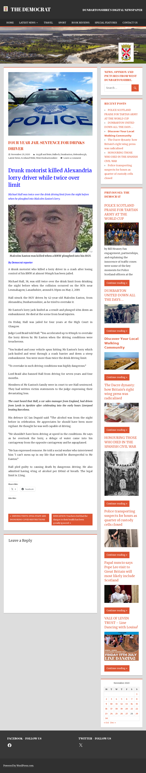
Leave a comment (72, 158)
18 (116, 708)
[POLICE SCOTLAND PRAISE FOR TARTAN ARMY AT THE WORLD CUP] (121, 244)
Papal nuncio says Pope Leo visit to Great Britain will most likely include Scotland (119, 571)
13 (126, 704)
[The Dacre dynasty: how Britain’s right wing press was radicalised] (121, 421)
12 (121, 704)
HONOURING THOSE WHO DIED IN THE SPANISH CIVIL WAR (121, 157)
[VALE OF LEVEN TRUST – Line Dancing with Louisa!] (121, 659)
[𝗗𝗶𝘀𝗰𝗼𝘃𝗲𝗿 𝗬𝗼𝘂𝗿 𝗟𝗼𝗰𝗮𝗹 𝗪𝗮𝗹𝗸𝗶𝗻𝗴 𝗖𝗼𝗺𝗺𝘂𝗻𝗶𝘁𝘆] (121, 368)
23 (106, 713)
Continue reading (116, 283)
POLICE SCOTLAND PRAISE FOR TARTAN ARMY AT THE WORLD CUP (121, 114)
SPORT (62, 22)
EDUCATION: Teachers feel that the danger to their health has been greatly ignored (70, 519)
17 (111, 708)
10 (111, 704)
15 (137, 704)
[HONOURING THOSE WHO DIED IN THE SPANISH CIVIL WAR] (121, 495)
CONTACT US (129, 22)
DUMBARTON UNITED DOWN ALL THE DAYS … (119, 295)
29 (137, 713)
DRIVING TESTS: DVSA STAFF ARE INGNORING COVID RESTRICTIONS (28, 518)
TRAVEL (48, 22)
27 (126, 713)
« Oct (106, 722)
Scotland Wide (28, 158)
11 (116, 704)
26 (121, 713)
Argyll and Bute (43, 154)
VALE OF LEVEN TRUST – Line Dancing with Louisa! (121, 622)
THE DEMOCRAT (31, 9)
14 (132, 704)
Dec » (113, 722)
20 (126, 708)
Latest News (27, 22)
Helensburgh (79, 154)
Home (10, 22)
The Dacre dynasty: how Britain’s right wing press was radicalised (120, 144)
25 (116, 713)
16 (106, 708)
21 (132, 708)
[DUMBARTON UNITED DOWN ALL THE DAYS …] (121, 322)
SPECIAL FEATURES (106, 22)
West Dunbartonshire (46, 158)
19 (121, 708)
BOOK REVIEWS (80, 22)
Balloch (56, 154)
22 (137, 708)
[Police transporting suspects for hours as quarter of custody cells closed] (121, 546)
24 (111, 713)
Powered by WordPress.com (18, 765)
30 (106, 718)
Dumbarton (66, 154)
